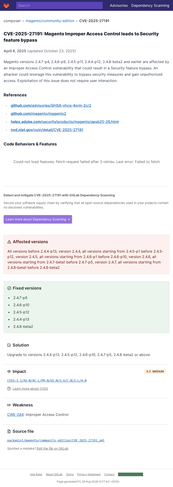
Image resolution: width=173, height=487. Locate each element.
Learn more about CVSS (30, 388)
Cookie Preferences (130, 474)
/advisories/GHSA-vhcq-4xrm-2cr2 (51, 105)
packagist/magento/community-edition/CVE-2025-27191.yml (56, 440)
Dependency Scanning (150, 5)
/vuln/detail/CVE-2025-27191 (47, 129)
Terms (70, 474)
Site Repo (36, 474)
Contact (109, 474)
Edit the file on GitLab (52, 448)
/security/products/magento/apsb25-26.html (65, 121)
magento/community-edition (50, 20)
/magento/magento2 (38, 113)
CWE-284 (15, 414)
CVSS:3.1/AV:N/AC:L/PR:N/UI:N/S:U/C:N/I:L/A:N (46, 380)
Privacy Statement (89, 474)
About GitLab (54, 474)
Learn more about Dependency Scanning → (38, 219)
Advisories (119, 5)
